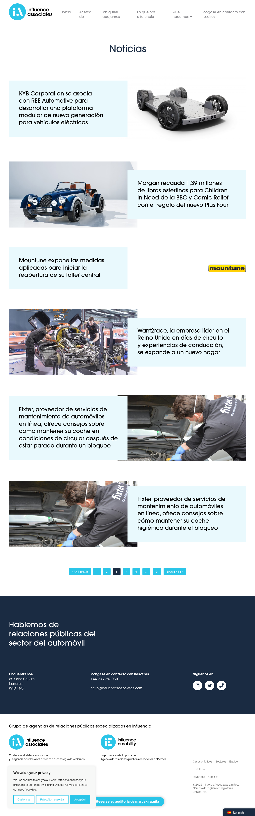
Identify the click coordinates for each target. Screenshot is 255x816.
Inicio (66, 12)
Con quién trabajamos (110, 14)
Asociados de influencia (30, 12)
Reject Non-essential (52, 799)
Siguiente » (175, 571)
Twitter (209, 685)
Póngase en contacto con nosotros (223, 14)
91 (157, 571)
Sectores (220, 761)
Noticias (200, 769)
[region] (52, 787)
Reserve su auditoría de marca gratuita (127, 801)
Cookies (213, 776)
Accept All (80, 799)
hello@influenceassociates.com (116, 688)
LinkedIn (197, 685)
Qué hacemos (180, 14)
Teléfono (221, 685)
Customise (24, 799)
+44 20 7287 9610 (105, 679)
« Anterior (80, 571)
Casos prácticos (202, 761)
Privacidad (199, 776)
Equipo (233, 761)
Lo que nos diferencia (146, 14)
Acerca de (85, 14)
